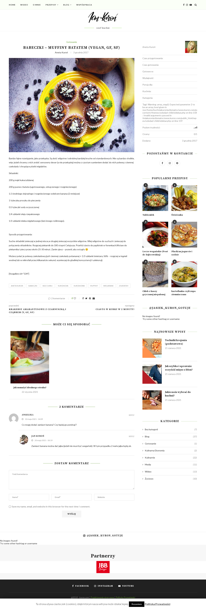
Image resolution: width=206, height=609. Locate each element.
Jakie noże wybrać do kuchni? (178, 393)
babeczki (32, 286)
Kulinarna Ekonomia (171, 450)
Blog (66, 5)
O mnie (37, 5)
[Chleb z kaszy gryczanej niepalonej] (155, 274)
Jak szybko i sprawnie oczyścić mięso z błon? (179, 368)
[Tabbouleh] (155, 198)
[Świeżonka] (184, 198)
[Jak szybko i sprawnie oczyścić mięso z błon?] (152, 374)
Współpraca (84, 5)
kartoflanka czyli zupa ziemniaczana (183, 293)
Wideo (24, 5)
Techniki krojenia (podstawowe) (176, 342)
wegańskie (108, 286)
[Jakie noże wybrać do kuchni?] (152, 400)
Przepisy (51, 5)
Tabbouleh (148, 215)
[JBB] (102, 563)
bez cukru (47, 286)
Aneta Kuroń (61, 52)
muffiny (94, 286)
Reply (131, 415)
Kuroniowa (79, 286)
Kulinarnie (171, 457)
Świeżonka (177, 215)
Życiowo (171, 478)
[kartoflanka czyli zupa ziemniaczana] (184, 274)
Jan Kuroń (37, 436)
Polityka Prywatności (125, 597)
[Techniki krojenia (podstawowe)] (152, 348)
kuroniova (63, 286)
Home (12, 5)
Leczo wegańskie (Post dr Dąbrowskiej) (155, 253)
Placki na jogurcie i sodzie (181, 253)
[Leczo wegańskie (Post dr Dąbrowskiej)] (155, 234)
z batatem (123, 286)
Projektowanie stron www (102, 597)
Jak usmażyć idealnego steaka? (29, 387)
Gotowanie (71, 42)
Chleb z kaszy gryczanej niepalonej (153, 293)
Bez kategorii (171, 429)
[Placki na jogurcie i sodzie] (184, 234)
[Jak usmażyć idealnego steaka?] (29, 357)
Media (171, 464)
